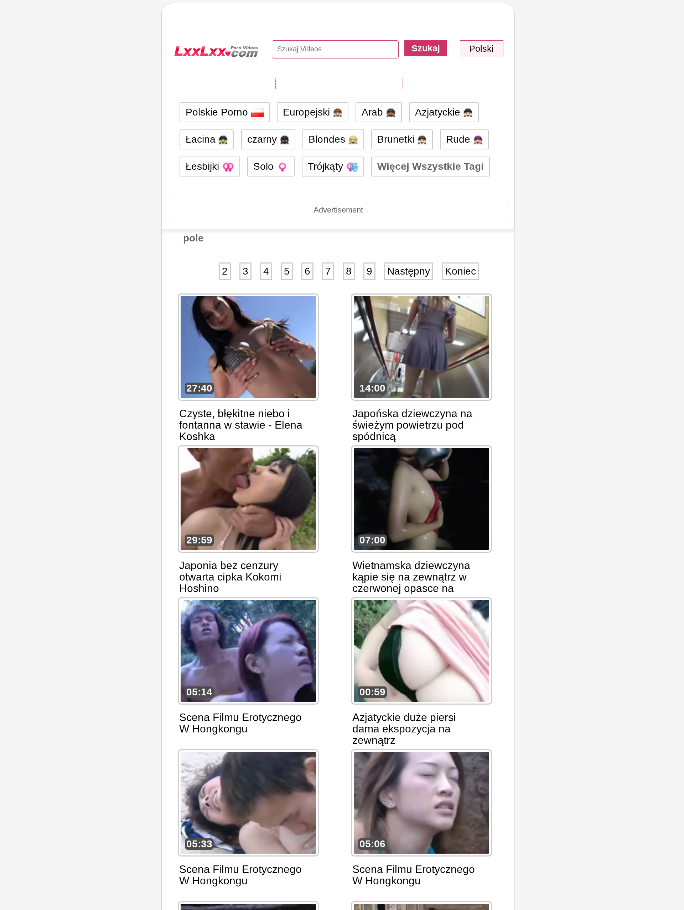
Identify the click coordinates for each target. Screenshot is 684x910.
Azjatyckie (439, 112)
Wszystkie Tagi (310, 83)
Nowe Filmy (374, 83)
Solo (264, 166)
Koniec (460, 271)
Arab (374, 112)
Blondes (328, 139)
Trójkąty (327, 166)
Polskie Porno (218, 112)
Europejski (308, 112)
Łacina (202, 139)
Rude (459, 139)
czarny (263, 139)
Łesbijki (204, 166)
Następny (408, 271)
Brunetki (397, 139)
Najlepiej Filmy (437, 83)
